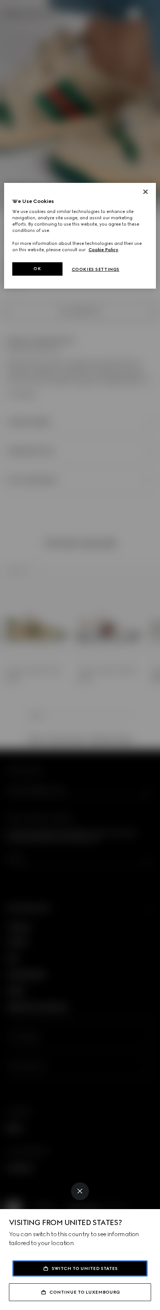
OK (37, 268)
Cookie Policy (103, 249)
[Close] (80, 1191)
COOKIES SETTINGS (95, 269)
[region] (80, 236)
